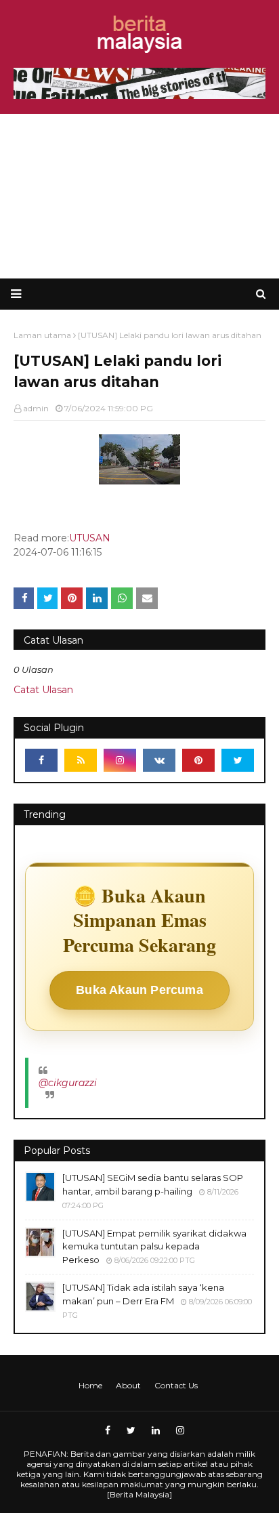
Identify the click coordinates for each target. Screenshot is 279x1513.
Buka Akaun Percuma (139, 990)
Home (90, 1385)
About (128, 1385)
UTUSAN (89, 538)
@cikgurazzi (68, 1083)
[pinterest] (198, 760)
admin (36, 408)
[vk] (159, 760)
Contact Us (176, 1385)
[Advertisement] (139, 196)
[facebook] (41, 760)
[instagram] (120, 760)
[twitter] (237, 760)
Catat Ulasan (43, 690)
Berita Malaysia (139, 1494)
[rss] (80, 760)
